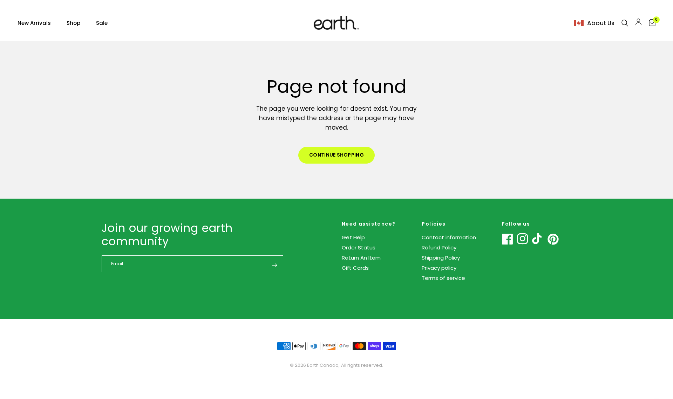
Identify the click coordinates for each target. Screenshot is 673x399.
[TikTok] (537, 239)
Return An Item (361, 257)
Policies (434, 223)
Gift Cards (355, 267)
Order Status (358, 247)
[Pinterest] (553, 239)
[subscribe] (274, 265)
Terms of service (443, 278)
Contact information (449, 237)
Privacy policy (439, 267)
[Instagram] (522, 239)
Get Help (353, 237)
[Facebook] (507, 239)
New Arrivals (34, 23)
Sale (102, 23)
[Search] (625, 23)
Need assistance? (368, 223)
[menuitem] (39, 23)
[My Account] (638, 23)
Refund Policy (439, 247)
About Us (600, 23)
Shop (73, 23)
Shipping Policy (441, 257)
